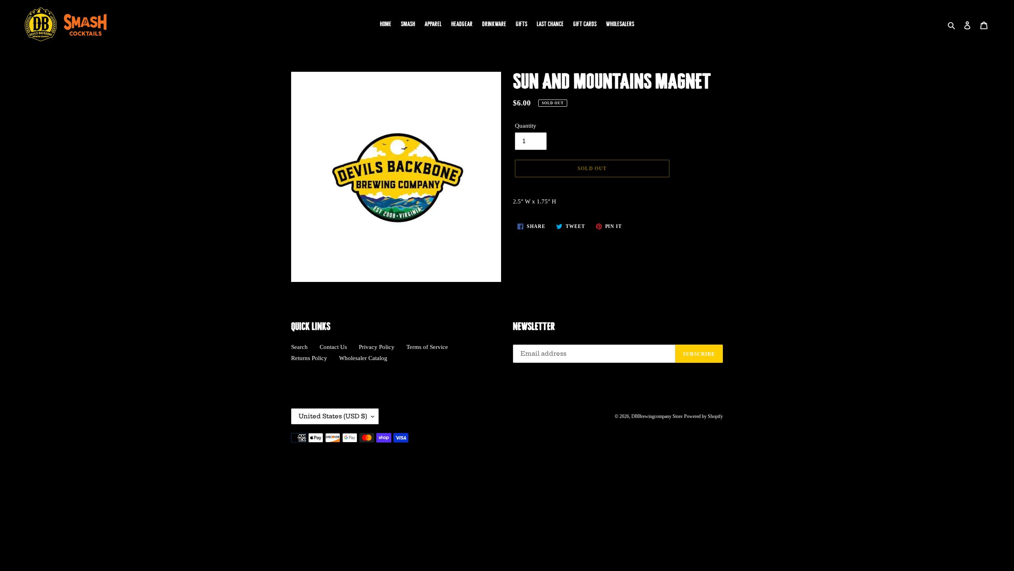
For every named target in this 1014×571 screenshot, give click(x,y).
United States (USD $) (333, 416)
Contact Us (333, 347)
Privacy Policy (377, 347)
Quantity (525, 126)
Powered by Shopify (703, 416)
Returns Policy (309, 358)
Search (299, 347)
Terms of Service (427, 347)
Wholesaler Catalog (363, 358)
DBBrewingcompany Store (656, 416)
